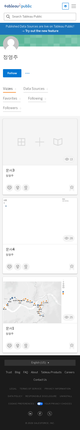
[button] (30, 414)
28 (71, 238)
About (34, 372)
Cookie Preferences (21, 404)
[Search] (8, 17)
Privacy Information (58, 389)
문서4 (10, 249)
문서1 (10, 328)
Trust (9, 372)
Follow (12, 73)
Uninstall (66, 396)
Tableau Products (51, 372)
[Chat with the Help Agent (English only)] (65, 6)
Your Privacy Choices (58, 404)
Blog (17, 372)
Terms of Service (31, 389)
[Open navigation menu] (73, 6)
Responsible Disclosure (41, 396)
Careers (69, 372)
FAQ (25, 372)
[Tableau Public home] (18, 6)
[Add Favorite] (71, 188)
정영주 (10, 175)
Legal (13, 389)
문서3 (10, 170)
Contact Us (40, 379)
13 (71, 159)
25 (71, 317)
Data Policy (15, 396)
